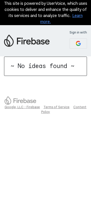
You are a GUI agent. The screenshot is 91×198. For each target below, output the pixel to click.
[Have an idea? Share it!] (27, 41)
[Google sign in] (78, 43)
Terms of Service (56, 107)
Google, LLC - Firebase (22, 107)
